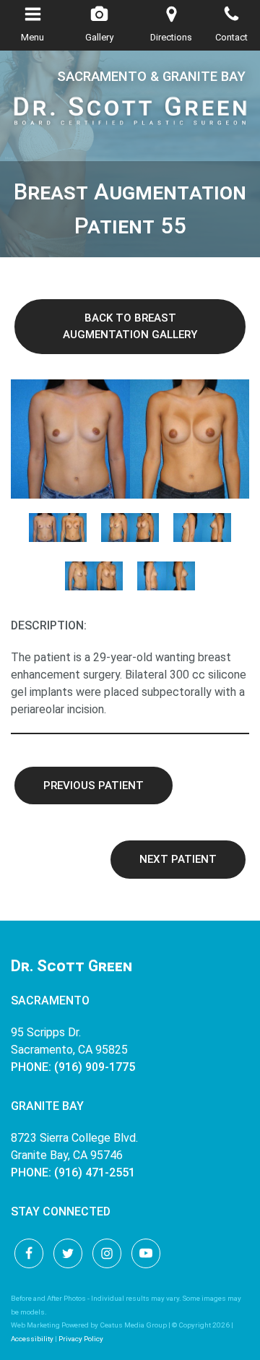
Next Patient (178, 859)
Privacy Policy (80, 1339)
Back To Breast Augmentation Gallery (130, 326)
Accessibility (32, 1339)
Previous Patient (93, 785)
